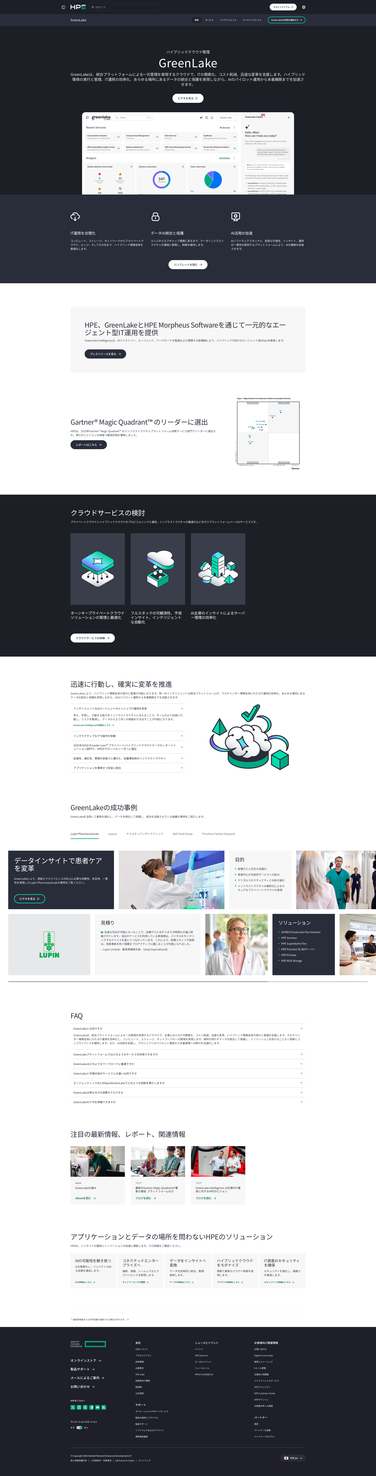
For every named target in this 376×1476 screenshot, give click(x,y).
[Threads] (85, 1407)
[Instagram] (79, 1407)
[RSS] (103, 1407)
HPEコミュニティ (262, 1386)
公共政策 (139, 1393)
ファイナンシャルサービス (266, 1380)
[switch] (78, 1428)
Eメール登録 (260, 1368)
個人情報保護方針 (78, 1460)
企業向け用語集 (261, 1374)
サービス (209, 19)
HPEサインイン (261, 1399)
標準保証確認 (141, 1436)
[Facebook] (91, 1407)
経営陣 (138, 1386)
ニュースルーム (202, 1368)
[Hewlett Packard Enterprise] (78, 7)
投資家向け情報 (142, 1380)
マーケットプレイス (252, 19)
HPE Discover (201, 1355)
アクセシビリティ (143, 1355)
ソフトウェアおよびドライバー (149, 1430)
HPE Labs (140, 1374)
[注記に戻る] (128, 1319)
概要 (197, 19)
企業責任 (139, 1368)
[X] (72, 1407)
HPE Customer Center (264, 1393)
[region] (188, 1175)
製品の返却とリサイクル (146, 1417)
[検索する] (93, 7)
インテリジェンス (228, 19)
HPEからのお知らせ (204, 1374)
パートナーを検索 (262, 1430)
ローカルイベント (203, 1361)
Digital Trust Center (263, 1355)
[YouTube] (97, 1407)
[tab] (84, 834)
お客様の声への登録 (263, 1405)
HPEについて (141, 1349)
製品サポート (141, 1423)
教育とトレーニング (263, 1361)
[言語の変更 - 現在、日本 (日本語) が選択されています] (303, 7)
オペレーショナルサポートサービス (151, 1411)
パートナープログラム (264, 1436)
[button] (63, 7)
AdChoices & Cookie (124, 1460)
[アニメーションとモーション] (79, 1427)
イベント (199, 1349)
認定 (256, 1423)
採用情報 (139, 1361)
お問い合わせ (260, 1349)
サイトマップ (144, 1460)
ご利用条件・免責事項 (101, 1460)
